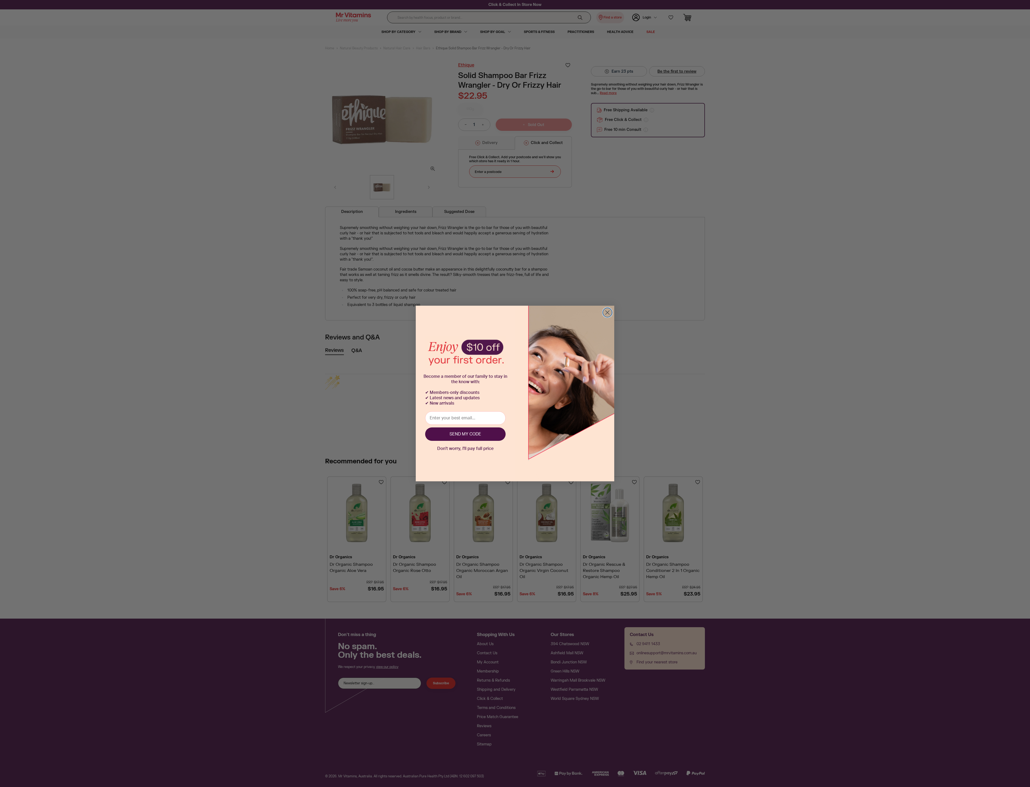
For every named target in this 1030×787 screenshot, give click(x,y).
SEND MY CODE (465, 434)
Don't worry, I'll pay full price (465, 448)
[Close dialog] (607, 312)
